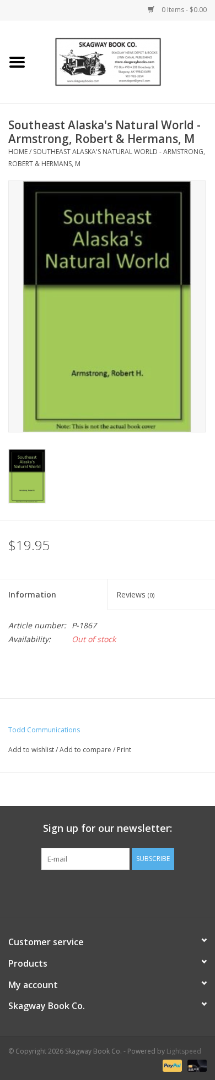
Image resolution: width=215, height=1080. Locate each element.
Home (18, 151)
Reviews (135, 594)
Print (124, 749)
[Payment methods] (171, 1065)
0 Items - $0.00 (183, 9)
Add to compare (86, 749)
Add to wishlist (31, 749)
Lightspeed (183, 1051)
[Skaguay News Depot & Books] (124, 61)
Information (32, 594)
